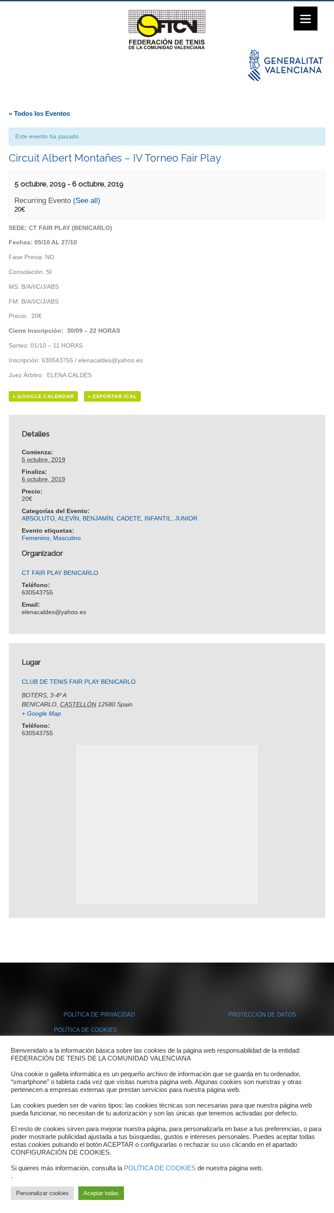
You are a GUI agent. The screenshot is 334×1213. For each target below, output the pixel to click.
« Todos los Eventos (39, 113)
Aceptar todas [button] (101, 1193)
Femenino (36, 537)
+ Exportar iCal (112, 396)
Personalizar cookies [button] (42, 1193)
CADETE (129, 518)
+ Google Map (41, 713)
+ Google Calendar (43, 396)
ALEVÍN (68, 518)
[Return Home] (167, 29)
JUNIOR (186, 518)
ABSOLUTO (38, 518)
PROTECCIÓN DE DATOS (262, 1014)
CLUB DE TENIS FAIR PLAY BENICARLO (79, 681)
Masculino (67, 537)
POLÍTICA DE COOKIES (85, 1030)
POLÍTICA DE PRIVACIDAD (99, 1014)
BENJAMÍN (98, 518)
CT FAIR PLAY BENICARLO (60, 572)
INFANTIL (157, 518)
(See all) (86, 200)
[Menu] (305, 18)
